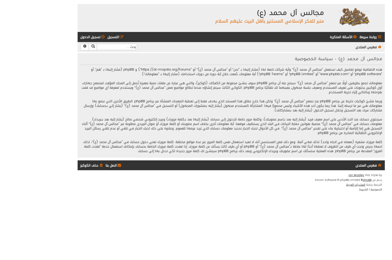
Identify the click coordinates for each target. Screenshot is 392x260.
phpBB (367, 180)
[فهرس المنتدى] (353, 16)
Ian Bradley (356, 175)
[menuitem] (344, 37)
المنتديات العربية (355, 184)
